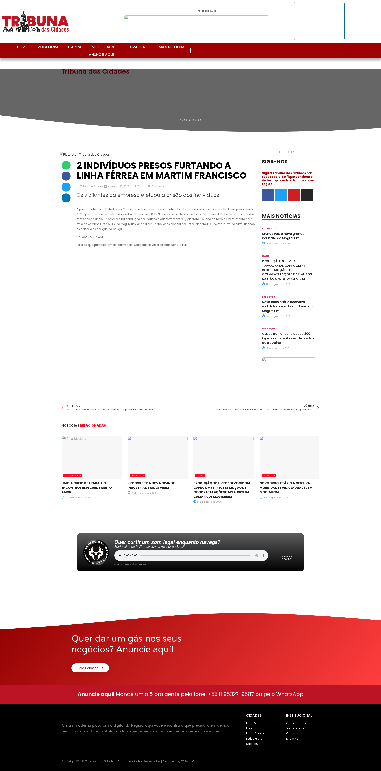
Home (22, 46)
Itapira (74, 46)
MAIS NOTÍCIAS (172, 46)
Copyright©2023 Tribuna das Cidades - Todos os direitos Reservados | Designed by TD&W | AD (128, 761)
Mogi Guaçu (103, 46)
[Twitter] (367, 50)
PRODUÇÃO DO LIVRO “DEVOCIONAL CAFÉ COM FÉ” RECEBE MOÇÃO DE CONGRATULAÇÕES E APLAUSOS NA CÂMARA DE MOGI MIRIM (287, 270)
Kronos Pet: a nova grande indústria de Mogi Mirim (283, 235)
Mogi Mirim (47, 46)
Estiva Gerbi (137, 46)
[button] (66, 165)
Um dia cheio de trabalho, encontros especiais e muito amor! (87, 487)
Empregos (269, 228)
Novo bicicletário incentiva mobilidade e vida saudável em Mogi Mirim (287, 306)
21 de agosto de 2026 (277, 243)
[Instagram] (340, 50)
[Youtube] (358, 50)
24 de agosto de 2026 (77, 497)
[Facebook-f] (349, 50)
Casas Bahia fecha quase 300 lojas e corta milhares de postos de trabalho (288, 338)
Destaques (269, 328)
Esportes (268, 296)
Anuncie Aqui (101, 54)
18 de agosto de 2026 (277, 348)
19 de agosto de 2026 (277, 316)
